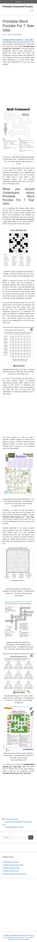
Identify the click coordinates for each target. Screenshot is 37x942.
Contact (26, 939)
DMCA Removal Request (15, 939)
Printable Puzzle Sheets (11, 862)
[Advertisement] (18, 86)
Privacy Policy (19, 937)
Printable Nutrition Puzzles (14, 827)
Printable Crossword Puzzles (18, 6)
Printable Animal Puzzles (11, 868)
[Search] (30, 837)
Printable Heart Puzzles (11, 871)
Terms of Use (29, 937)
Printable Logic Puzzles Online (13, 865)
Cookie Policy (10, 937)
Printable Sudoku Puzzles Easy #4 (14, 874)
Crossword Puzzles (11, 819)
